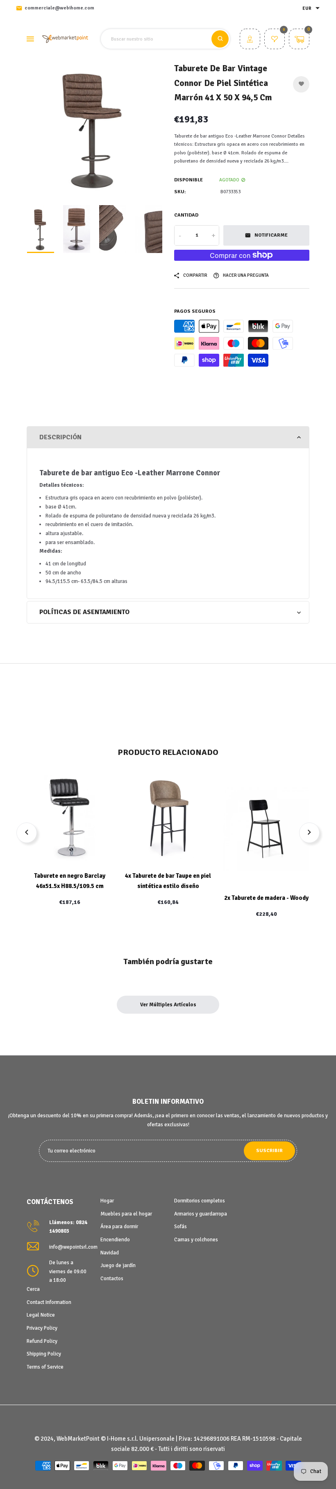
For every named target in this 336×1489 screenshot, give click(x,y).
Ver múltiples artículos (168, 1004)
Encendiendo (115, 1239)
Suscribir (269, 1151)
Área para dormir (119, 1226)
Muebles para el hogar (126, 1214)
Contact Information (49, 1302)
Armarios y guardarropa (200, 1214)
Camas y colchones (196, 1239)
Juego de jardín (118, 1265)
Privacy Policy (42, 1328)
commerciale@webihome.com (59, 8)
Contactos (111, 1278)
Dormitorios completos (199, 1201)
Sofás (180, 1226)
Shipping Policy (44, 1354)
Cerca (33, 1289)
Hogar (107, 1201)
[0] (274, 40)
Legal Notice (41, 1315)
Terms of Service (45, 1367)
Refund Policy (42, 1341)
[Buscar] (220, 38)
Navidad (109, 1252)
